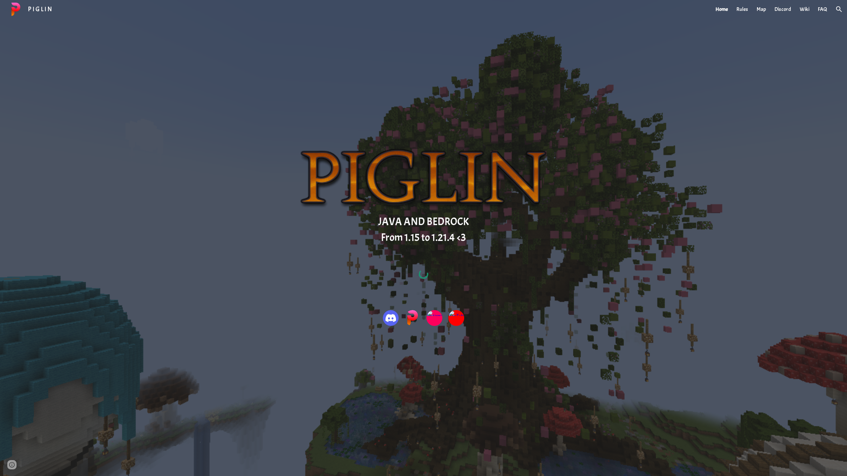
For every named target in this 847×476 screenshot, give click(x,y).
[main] (423, 229)
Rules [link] (742, 9)
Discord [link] (783, 9)
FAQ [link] (822, 9)
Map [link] (761, 9)
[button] (839, 9)
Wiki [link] (804, 9)
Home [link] (722, 9)
